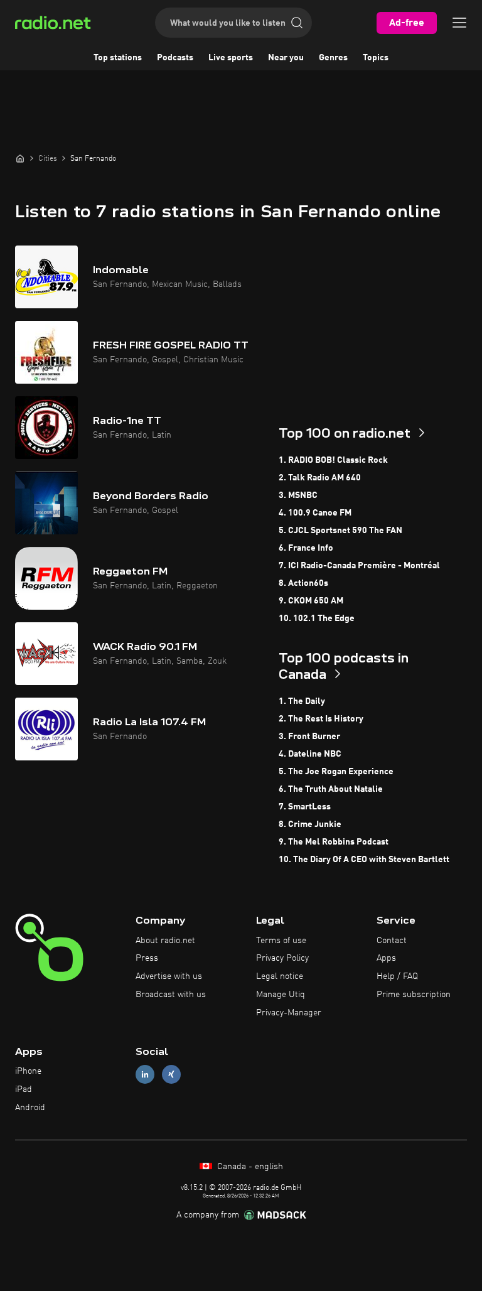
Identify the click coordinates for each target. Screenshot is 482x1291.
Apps (386, 958)
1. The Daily (302, 701)
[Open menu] (459, 22)
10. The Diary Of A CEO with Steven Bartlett (364, 859)
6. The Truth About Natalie (331, 789)
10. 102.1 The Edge (317, 618)
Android (30, 1107)
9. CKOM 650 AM (311, 601)
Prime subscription (414, 994)
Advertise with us (169, 976)
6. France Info (306, 548)
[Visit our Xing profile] (171, 1074)
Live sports (230, 57)
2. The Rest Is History (321, 719)
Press (147, 958)
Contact (392, 940)
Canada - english (249, 1166)
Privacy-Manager (288, 1012)
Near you (286, 57)
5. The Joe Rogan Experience (336, 771)
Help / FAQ (397, 976)
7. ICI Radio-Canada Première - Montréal (359, 565)
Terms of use (281, 940)
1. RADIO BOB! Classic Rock (333, 460)
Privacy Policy (282, 958)
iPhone (28, 1071)
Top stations (118, 57)
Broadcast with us (171, 994)
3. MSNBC (298, 495)
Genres (333, 57)
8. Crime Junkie (310, 824)
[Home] (20, 158)
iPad (23, 1089)
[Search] (296, 22)
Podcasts (175, 57)
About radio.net (165, 940)
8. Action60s (303, 583)
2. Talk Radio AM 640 (320, 477)
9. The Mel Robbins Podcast (333, 842)
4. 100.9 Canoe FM (315, 513)
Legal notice (279, 976)
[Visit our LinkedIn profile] (145, 1074)
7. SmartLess (305, 806)
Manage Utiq (280, 994)
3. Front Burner (309, 736)
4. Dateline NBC (310, 754)
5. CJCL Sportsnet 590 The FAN (340, 530)
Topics (375, 57)
